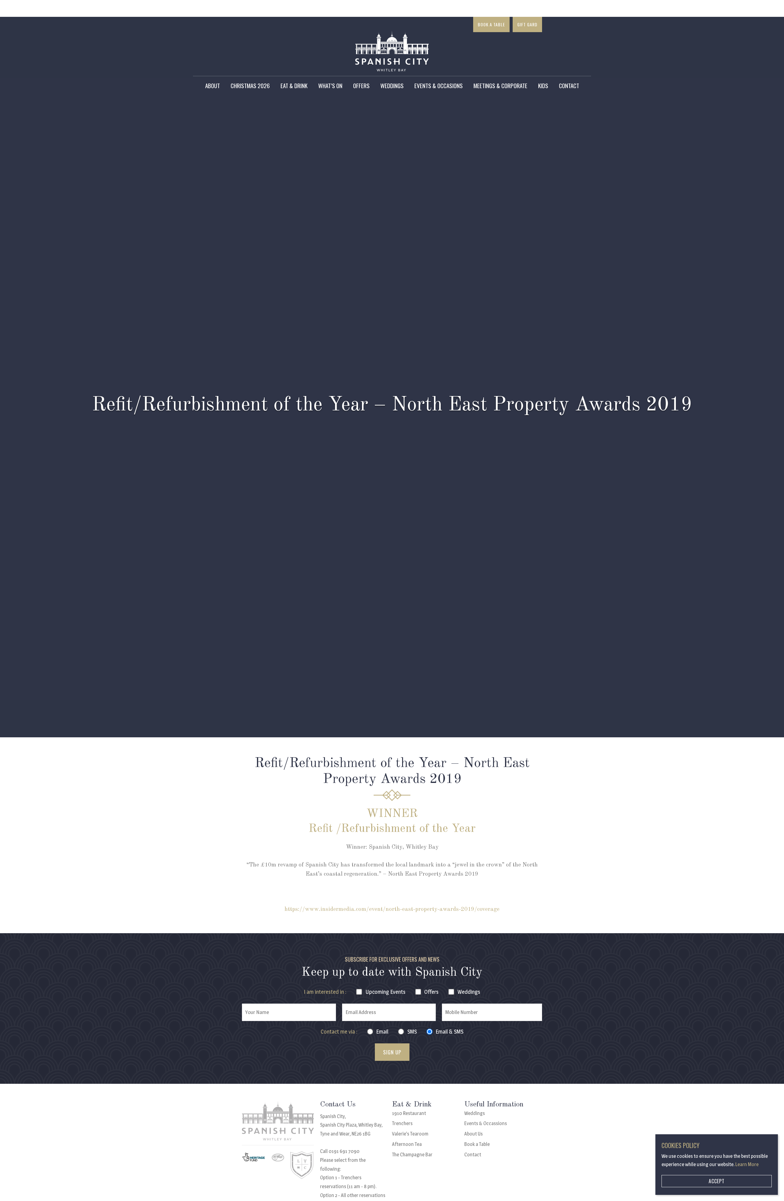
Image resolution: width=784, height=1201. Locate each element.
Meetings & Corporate (500, 85)
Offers (361, 85)
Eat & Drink (294, 85)
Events (385, 992)
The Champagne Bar (412, 1155)
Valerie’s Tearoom (410, 1134)
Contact (569, 85)
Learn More (747, 1164)
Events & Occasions (438, 85)
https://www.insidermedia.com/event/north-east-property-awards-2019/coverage (392, 909)
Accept (717, 1181)
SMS (412, 1031)
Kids (543, 85)
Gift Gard (527, 24)
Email (382, 1031)
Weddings (392, 85)
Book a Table (491, 24)
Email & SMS (449, 1031)
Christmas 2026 (250, 85)
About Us (473, 1134)
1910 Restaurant (409, 1113)
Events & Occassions (485, 1123)
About (212, 85)
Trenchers (402, 1123)
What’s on (330, 85)
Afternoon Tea (407, 1144)
